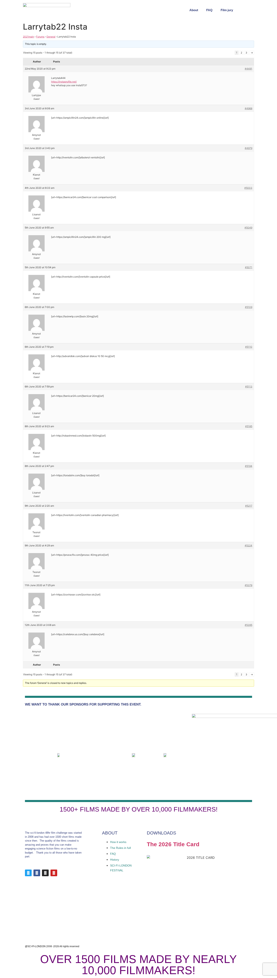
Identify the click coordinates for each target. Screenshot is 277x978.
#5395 (248, 624)
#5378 (248, 585)
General (50, 36)
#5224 (248, 545)
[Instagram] (45, 873)
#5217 (248, 505)
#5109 (248, 307)
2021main (28, 36)
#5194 (248, 466)
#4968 (248, 108)
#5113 (248, 386)
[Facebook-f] (36, 873)
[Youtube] (53, 873)
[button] (250, 10)
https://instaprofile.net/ (64, 81)
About (193, 10)
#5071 (248, 267)
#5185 (248, 426)
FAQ (209, 10)
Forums (40, 36)
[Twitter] (28, 873)
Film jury (227, 10)
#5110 (248, 346)
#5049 (248, 227)
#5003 (248, 187)
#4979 (248, 148)
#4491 (248, 68)
